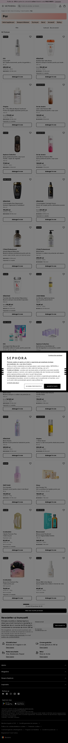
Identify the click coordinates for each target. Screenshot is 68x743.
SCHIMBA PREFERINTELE (34, 386)
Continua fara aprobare (55, 355)
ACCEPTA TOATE (52, 386)
